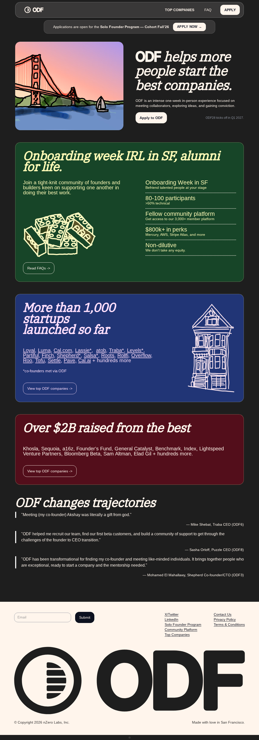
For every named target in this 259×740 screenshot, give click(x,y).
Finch (48, 355)
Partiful (31, 355)
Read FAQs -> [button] (38, 268)
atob (101, 350)
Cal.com (63, 350)
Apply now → (189, 27)
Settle (54, 360)
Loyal (29, 350)
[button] (230, 10)
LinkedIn (171, 619)
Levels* (135, 350)
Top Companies (177, 635)
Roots (107, 355)
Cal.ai (84, 360)
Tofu (40, 360)
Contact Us (222, 614)
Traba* (116, 350)
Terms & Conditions (229, 624)
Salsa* (91, 355)
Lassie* (83, 350)
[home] (89, 10)
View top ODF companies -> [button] (49, 388)
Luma (44, 350)
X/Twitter (172, 614)
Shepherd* (69, 355)
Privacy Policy (225, 619)
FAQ (207, 10)
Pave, (70, 360)
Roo (27, 360)
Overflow (141, 355)
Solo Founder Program (183, 624)
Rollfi (122, 355)
